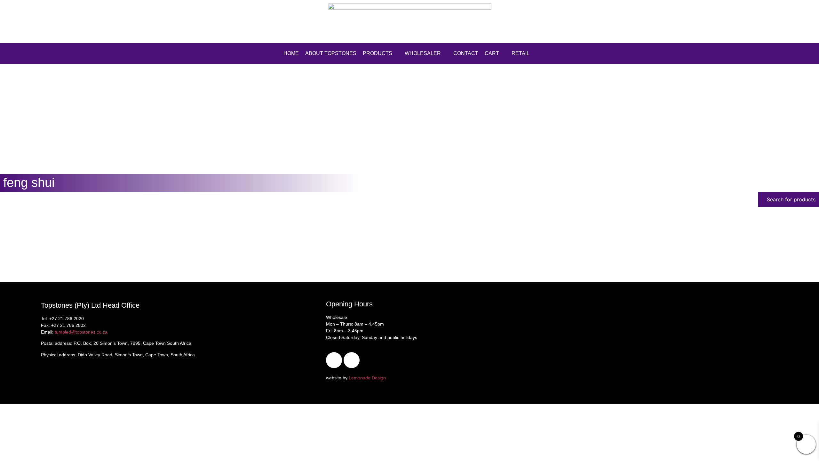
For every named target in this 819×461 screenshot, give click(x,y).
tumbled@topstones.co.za (81, 332)
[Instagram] (352, 360)
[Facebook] (334, 360)
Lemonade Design (367, 377)
